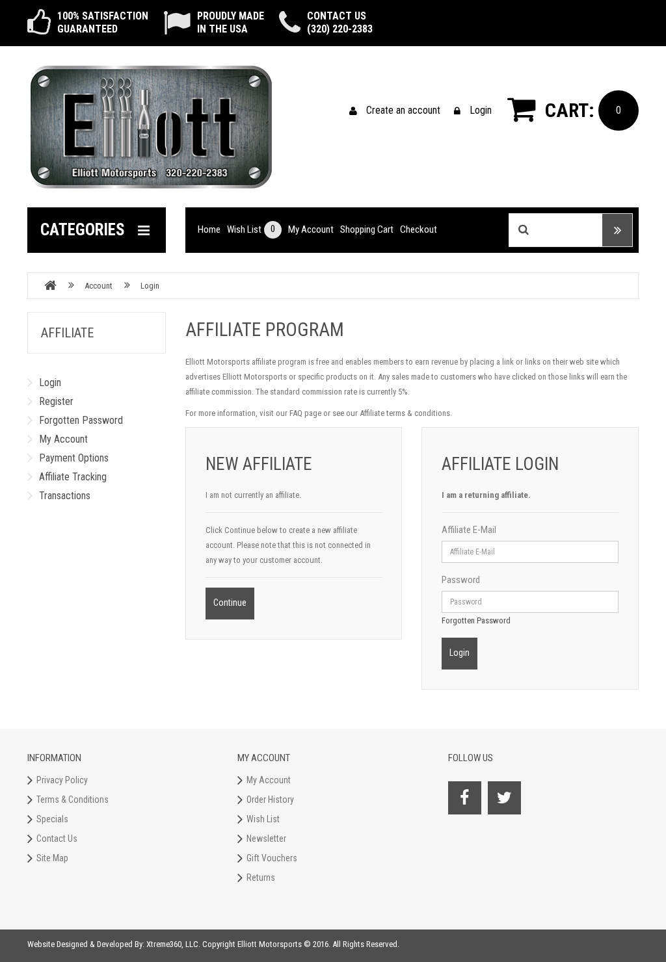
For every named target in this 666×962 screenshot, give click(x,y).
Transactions (64, 495)
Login (481, 110)
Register (56, 401)
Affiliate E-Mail (469, 530)
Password (461, 580)
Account (99, 286)
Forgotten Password (81, 420)
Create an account (403, 110)
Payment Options (74, 458)
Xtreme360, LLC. (173, 944)
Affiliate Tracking (73, 477)
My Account (63, 439)
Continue (229, 602)
